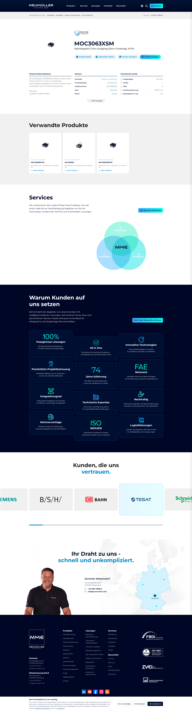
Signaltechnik (68, 654)
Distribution (112, 634)
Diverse (65, 681)
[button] (114, 253)
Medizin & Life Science (93, 658)
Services (84, 6)
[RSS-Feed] (107, 692)
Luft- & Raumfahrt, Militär (95, 654)
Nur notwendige (124, 704)
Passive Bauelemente (70, 642)
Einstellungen (140, 704)
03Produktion (121, 229)
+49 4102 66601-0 (35, 680)
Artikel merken (85, 57)
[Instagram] (101, 692)
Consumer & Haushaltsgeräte (91, 642)
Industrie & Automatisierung (92, 636)
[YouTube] (89, 692)
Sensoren (66, 650)
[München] (156, 606)
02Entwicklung (105, 255)
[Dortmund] (143, 584)
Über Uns (111, 662)
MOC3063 (113, 90)
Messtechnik (90, 662)
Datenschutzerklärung (43, 708)
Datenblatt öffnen (106, 57)
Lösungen (95, 6)
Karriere (111, 659)
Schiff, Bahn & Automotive (90, 667)
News (110, 666)
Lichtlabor (111, 646)
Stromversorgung (69, 665)
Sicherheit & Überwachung (91, 673)
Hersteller (108, 6)
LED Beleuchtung (69, 634)
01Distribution (138, 255)
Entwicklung (112, 638)
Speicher (66, 658)
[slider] (96, 525)
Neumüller (121, 6)
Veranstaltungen (114, 670)
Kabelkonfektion (68, 677)
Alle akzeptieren (155, 704)
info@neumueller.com (97, 592)
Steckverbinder (68, 661)
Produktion (112, 642)
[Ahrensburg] (154, 572)
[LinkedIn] (84, 692)
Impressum (61, 708)
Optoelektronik (68, 638)
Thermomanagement (70, 669)
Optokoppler (112, 83)
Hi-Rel (65, 673)
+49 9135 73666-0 (156, 15)
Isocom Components (109, 79)
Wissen (110, 650)
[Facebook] (95, 692)
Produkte (71, 6)
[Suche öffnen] (146, 6)
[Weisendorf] (155, 595)
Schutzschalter (68, 646)
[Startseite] (41, 6)
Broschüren (112, 674)
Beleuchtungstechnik (93, 650)
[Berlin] (164, 579)
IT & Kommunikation (93, 647)
